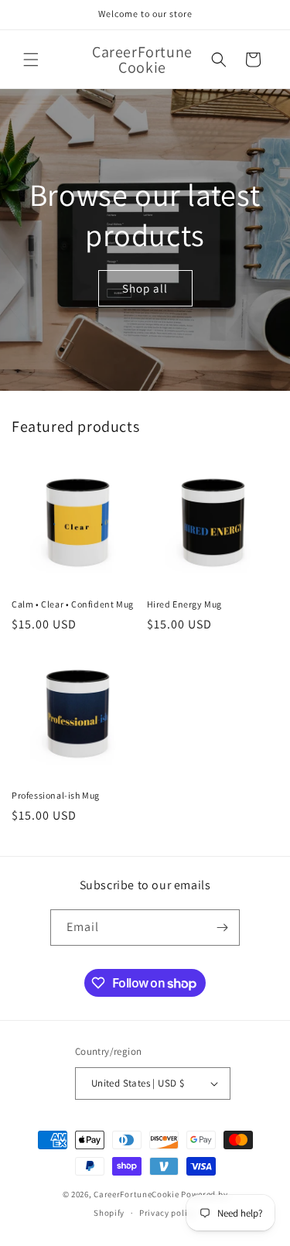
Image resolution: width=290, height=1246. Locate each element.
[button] (31, 60)
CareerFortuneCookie (137, 1194)
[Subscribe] (222, 927)
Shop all (145, 287)
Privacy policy (167, 1212)
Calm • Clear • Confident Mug (73, 604)
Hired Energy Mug (185, 604)
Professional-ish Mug (56, 795)
